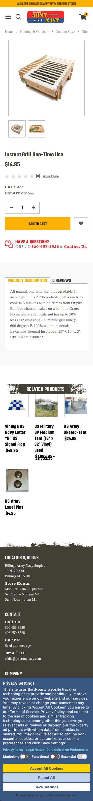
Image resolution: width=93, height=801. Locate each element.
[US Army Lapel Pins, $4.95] (17, 480)
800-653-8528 (15, 627)
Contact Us (75, 247)
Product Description (27, 280)
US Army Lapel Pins (14, 505)
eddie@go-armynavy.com (23, 659)
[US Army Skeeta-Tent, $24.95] (75, 405)
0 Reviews (61, 280)
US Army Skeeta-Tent (75, 430)
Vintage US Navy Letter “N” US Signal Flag (15, 436)
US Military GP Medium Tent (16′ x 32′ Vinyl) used (44, 439)
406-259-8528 (15, 633)
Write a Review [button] (51, 176)
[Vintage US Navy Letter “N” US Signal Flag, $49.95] (17, 405)
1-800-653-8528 (43, 247)
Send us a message (18, 646)
